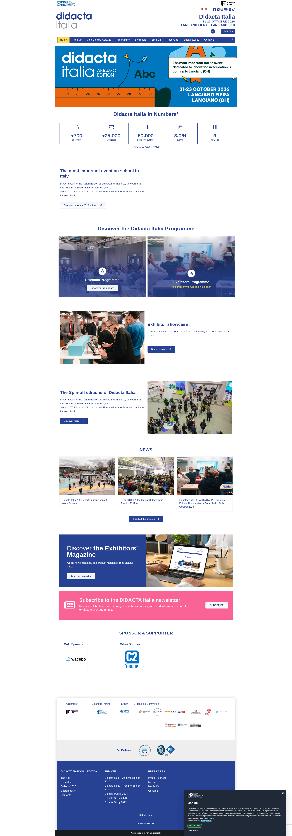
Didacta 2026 (68, 786)
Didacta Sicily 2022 (116, 802)
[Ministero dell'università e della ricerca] (157, 713)
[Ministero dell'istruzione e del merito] (144, 713)
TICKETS (228, 31)
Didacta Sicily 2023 (116, 798)
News (151, 782)
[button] (83, 205)
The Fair (77, 39)
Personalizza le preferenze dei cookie (146, 833)
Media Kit (153, 786)
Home (63, 39)
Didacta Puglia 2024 (116, 793)
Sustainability (191, 39)
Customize (193, 830)
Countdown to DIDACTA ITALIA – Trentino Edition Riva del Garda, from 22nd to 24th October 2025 (202, 503)
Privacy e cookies (145, 823)
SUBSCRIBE (217, 605)
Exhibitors (140, 39)
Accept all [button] (194, 826)
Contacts (209, 39)
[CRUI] (170, 713)
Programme (123, 39)
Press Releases (157, 777)
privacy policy (206, 821)
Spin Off (156, 39)
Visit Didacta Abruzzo (99, 39)
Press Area (172, 39)
